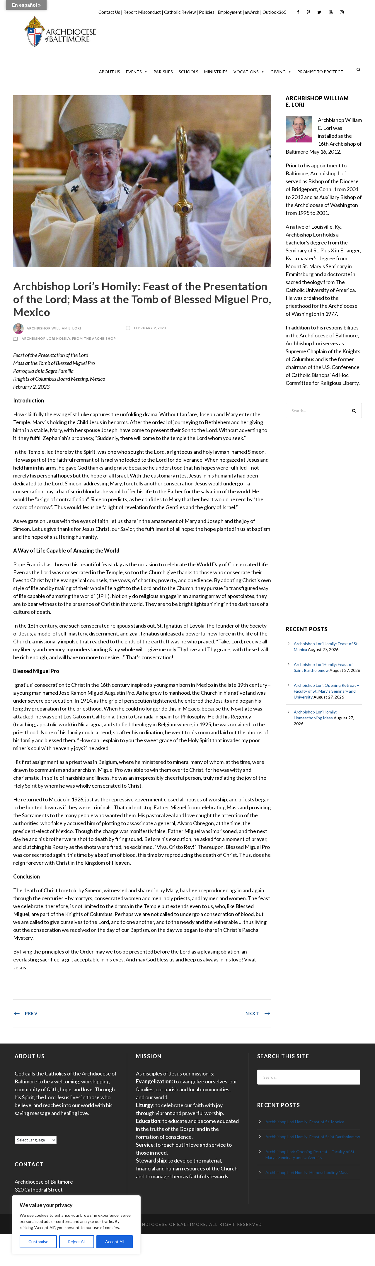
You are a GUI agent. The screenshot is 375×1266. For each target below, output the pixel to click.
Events (134, 71)
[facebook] (298, 12)
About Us (109, 71)
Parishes (163, 71)
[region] (76, 1224)
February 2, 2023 (150, 328)
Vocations (246, 71)
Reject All (77, 1241)
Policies (206, 12)
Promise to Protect (320, 71)
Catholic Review (180, 12)
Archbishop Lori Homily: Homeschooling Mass (306, 1172)
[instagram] (342, 12)
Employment (230, 12)
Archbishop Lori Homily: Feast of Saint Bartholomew (312, 1136)
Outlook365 (274, 12)
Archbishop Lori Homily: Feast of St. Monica (304, 1121)
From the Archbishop (94, 338)
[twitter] (319, 12)
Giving (278, 71)
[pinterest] (308, 12)
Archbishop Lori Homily (46, 338)
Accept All (114, 1241)
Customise (38, 1241)
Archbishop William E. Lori (54, 328)
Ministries (216, 71)
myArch (252, 12)
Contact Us (109, 12)
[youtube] (331, 12)
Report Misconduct (142, 12)
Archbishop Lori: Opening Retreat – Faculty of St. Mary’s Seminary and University (326, 691)
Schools (188, 71)
